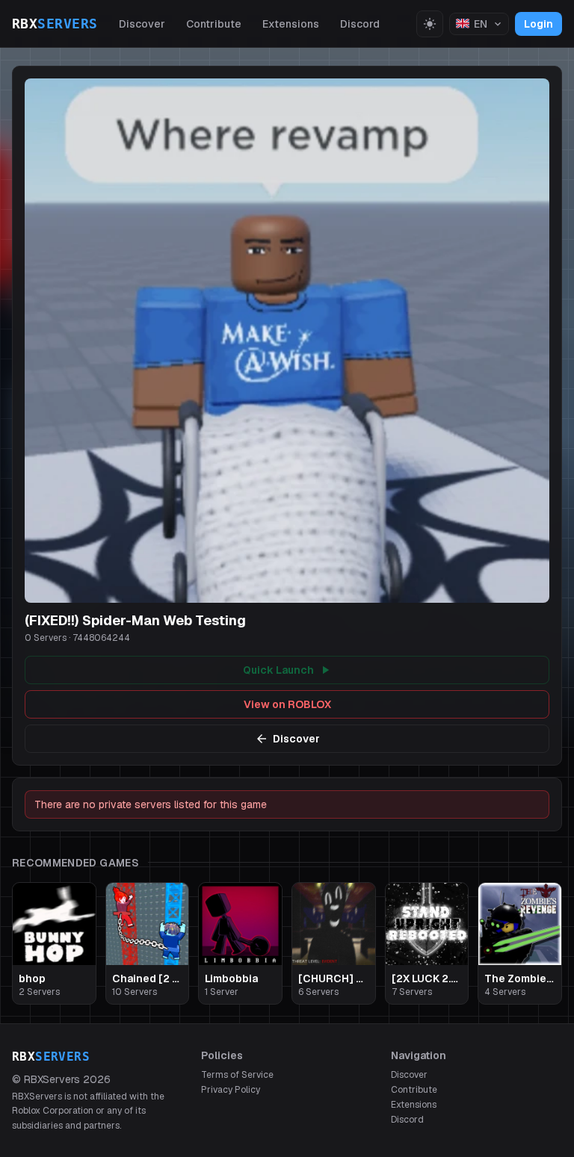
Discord (360, 24)
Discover (142, 24)
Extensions (290, 24)
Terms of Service (237, 1075)
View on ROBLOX (287, 704)
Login (538, 24)
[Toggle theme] (429, 23)
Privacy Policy (230, 1090)
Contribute (213, 24)
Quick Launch (278, 670)
